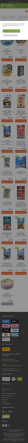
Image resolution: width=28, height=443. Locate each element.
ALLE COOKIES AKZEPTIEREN (11, 31)
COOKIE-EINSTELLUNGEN (10, 35)
